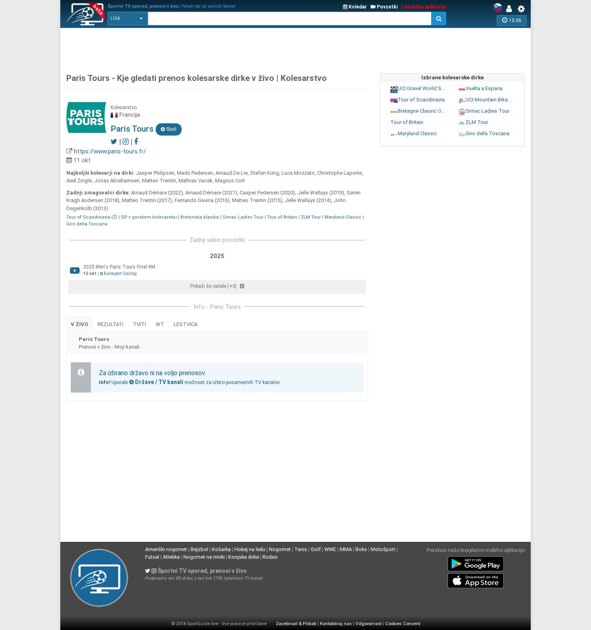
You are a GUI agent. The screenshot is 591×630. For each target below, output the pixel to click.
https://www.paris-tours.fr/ (110, 151)
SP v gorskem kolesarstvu (149, 217)
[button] (128, 18)
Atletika (171, 557)
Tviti (139, 324)
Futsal (152, 557)
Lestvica (185, 324)
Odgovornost (368, 623)
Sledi (170, 129)
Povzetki (387, 7)
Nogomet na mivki (204, 557)
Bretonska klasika (200, 217)
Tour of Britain (282, 217)
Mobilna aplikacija (425, 7)
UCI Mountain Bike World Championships (513, 99)
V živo (79, 324)
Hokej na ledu (249, 549)
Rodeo (270, 557)
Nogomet (280, 549)
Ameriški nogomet (166, 549)
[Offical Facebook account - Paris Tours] (136, 141)
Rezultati (110, 324)
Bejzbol (199, 549)
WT (160, 324)
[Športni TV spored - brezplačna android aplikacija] (475, 562)
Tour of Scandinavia (421, 99)
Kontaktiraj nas (336, 623)
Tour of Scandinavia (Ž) (91, 217)
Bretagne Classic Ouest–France (434, 110)
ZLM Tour (311, 217)
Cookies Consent (402, 623)
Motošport (383, 549)
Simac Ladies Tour (242, 217)
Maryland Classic (342, 217)
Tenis (300, 549)
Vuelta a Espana (484, 88)
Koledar (357, 7)
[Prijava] (511, 9)
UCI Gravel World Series (425, 88)
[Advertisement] (295, 48)
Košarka (221, 549)
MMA (346, 549)
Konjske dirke (243, 557)
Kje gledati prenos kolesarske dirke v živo (195, 78)
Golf (316, 549)
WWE (330, 549)
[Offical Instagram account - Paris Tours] (126, 141)
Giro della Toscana (86, 224)
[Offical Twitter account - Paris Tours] (114, 141)
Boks (361, 549)
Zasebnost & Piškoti (296, 623)
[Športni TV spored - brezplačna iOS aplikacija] (475, 579)
